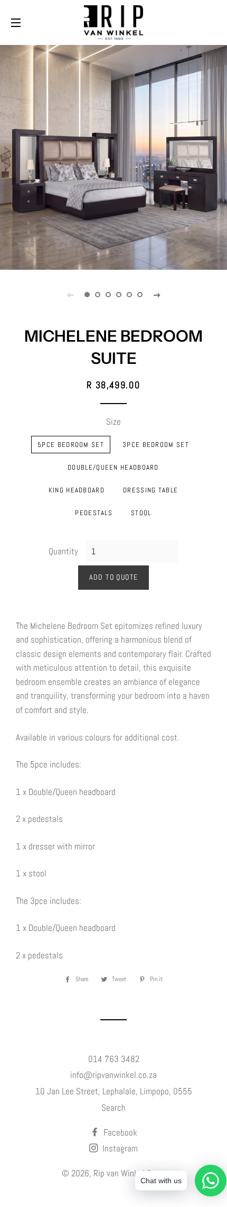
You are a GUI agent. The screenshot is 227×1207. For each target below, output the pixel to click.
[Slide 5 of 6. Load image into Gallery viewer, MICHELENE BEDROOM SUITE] (129, 294)
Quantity (63, 551)
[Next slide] (156, 294)
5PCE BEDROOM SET (70, 444)
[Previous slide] (70, 294)
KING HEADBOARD (77, 490)
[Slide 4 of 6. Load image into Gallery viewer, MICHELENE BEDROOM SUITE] (119, 294)
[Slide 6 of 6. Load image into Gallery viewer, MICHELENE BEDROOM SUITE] (140, 294)
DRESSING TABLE (150, 490)
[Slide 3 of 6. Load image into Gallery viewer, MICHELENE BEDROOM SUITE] (108, 294)
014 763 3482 (113, 1059)
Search (113, 1107)
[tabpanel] (113, 156)
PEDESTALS (93, 512)
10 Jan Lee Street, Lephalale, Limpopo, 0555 (113, 1091)
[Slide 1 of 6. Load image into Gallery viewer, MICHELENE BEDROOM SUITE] (87, 294)
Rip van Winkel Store (129, 1173)
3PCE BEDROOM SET (155, 444)
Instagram (119, 1148)
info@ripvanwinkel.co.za (113, 1075)
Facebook (119, 1132)
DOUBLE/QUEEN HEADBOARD (113, 467)
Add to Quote (113, 577)
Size (113, 421)
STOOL (141, 512)
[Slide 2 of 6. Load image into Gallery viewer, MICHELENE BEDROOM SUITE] (97, 294)
